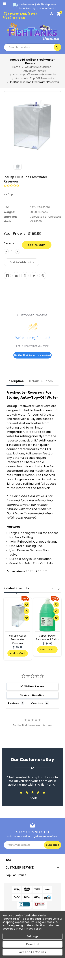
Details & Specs (41, 381)
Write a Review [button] (34, 686)
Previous (52, 588)
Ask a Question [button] (34, 695)
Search (56, 47)
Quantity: (9, 243)
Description (15, 381)
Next (58, 588)
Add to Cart (17, 653)
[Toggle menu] (6, 3)
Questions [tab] (37, 703)
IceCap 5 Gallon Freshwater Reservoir (18, 639)
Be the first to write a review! (32, 355)
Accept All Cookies (32, 952)
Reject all (32, 944)
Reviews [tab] (13, 703)
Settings (32, 936)
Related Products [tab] (16, 588)
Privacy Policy (33, 928)
